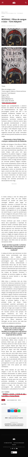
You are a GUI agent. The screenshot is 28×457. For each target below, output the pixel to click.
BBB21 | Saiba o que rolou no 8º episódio (14, 418)
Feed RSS (14, 444)
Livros (2, 16)
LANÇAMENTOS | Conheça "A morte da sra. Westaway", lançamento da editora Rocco (14, 424)
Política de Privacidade (19, 442)
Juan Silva (3, 25)
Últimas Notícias (8, 442)
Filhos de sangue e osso (12, 400)
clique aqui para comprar (9, 102)
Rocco (19, 400)
